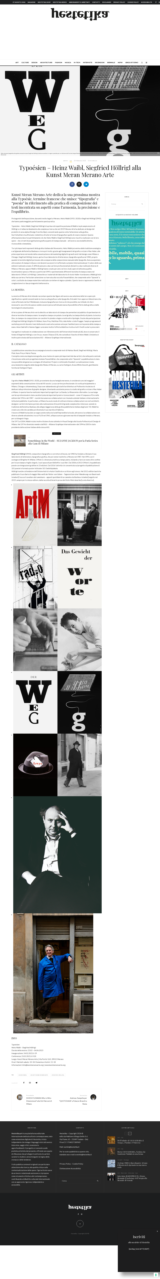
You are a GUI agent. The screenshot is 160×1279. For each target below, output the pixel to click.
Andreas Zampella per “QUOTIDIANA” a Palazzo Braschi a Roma (73, 1100)
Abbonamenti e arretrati (79, 2)
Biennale (111, 62)
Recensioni (99, 62)
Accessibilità (146, 2)
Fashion (58, 62)
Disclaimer (106, 2)
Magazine (31, 2)
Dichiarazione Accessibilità (70, 1168)
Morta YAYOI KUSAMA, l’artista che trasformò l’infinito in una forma (131, 1153)
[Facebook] (156, 2)
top (122, 1137)
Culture (25, 62)
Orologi (126, 1160)
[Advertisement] (80, 42)
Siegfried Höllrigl (58, 1075)
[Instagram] (81, 1214)
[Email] (79, 184)
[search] (142, 204)
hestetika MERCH (60, 2)
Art (17, 62)
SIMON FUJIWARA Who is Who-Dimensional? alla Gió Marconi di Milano (39, 1100)
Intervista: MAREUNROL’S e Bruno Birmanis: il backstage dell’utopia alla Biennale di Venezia (132, 1178)
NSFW (120, 62)
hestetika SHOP (44, 2)
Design (34, 62)
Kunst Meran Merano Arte (39, 1075)
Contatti (96, 2)
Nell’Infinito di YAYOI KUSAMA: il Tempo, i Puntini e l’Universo (130, 1142)
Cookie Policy (133, 2)
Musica (68, 62)
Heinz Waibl (23, 1075)
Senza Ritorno (131, 62)
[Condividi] (72, 184)
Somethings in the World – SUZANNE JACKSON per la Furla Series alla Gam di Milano (63, 442)
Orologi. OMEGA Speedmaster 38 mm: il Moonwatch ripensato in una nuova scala (132, 1165)
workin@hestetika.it (71, 1147)
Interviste (87, 62)
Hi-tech (77, 62)
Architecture (46, 62)
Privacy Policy (119, 2)
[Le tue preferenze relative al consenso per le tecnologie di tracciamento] (156, 1275)
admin (65, 161)
